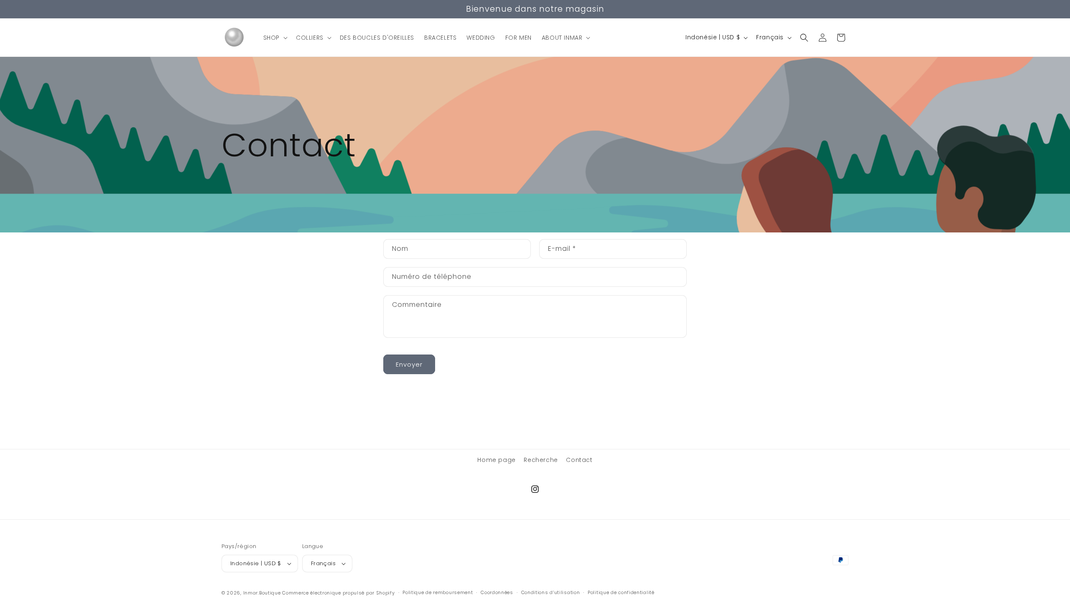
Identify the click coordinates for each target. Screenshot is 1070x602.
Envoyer (409, 364)
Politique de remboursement (438, 592)
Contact (579, 460)
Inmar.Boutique (262, 592)
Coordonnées (497, 592)
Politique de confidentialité (621, 592)
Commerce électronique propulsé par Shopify (338, 592)
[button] (274, 37)
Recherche (541, 460)
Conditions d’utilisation (550, 592)
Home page (496, 460)
